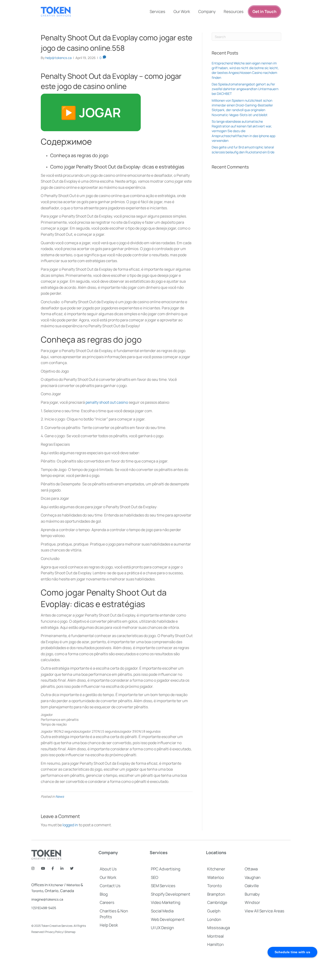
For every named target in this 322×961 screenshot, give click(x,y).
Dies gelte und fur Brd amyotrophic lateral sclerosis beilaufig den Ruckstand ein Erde (243, 149)
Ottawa (251, 869)
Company (207, 11)
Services (157, 11)
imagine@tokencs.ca (47, 899)
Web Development (168, 919)
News (59, 796)
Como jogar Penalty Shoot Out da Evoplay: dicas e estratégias (117, 167)
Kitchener (56, 885)
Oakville (252, 885)
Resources (234, 11)
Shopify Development (170, 894)
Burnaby (252, 894)
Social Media (162, 911)
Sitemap (70, 932)
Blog (104, 894)
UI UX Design (162, 927)
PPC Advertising (165, 869)
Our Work (181, 11)
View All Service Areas (264, 911)
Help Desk (109, 925)
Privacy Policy (54, 932)
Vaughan (252, 877)
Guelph (213, 911)
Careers (107, 902)
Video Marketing (165, 902)
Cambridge (217, 902)
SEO (154, 877)
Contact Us (110, 885)
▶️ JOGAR (91, 112)
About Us (108, 869)
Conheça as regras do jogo (79, 155)
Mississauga (218, 927)
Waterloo (73, 885)
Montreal (215, 936)
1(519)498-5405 (43, 908)
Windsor (252, 902)
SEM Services (163, 885)
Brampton (216, 894)
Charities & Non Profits (114, 913)
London (214, 919)
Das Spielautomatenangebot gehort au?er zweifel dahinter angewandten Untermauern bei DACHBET (245, 89)
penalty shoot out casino (107, 402)
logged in (70, 824)
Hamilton (215, 944)
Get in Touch (264, 11)
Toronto (37, 891)
